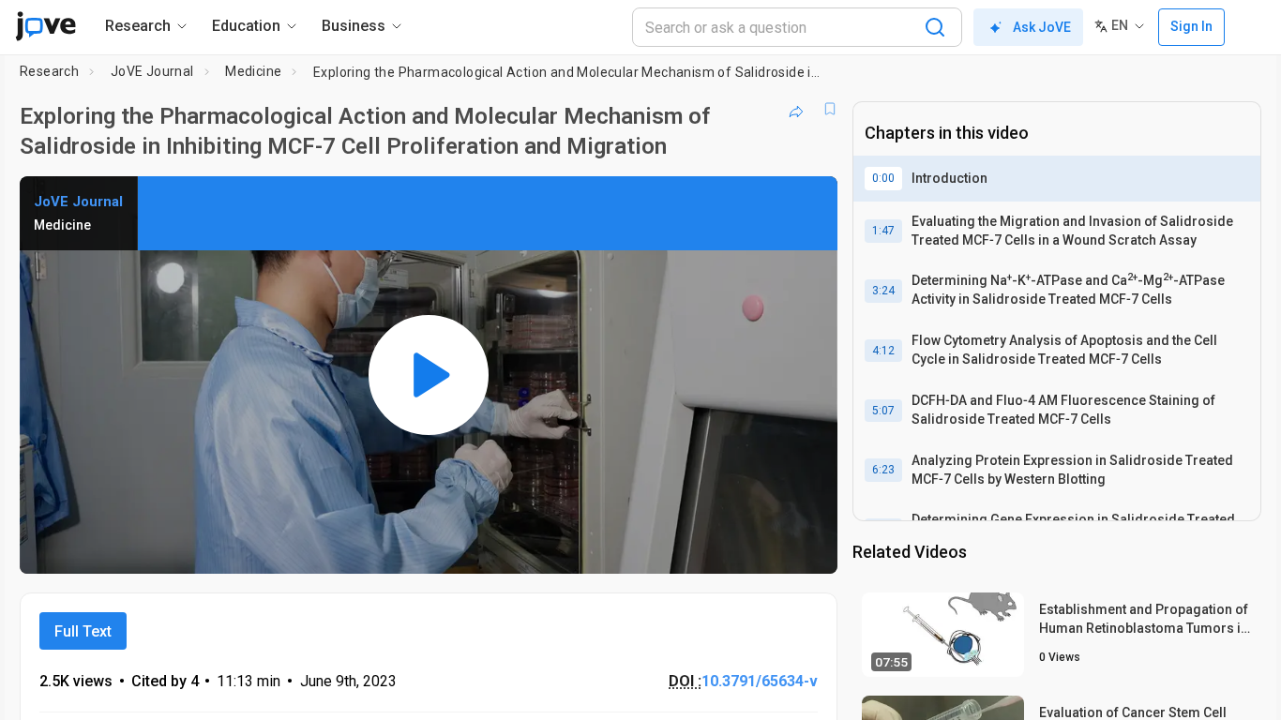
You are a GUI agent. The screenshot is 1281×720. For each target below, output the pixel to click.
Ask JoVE (1042, 27)
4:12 (883, 350)
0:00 (883, 178)
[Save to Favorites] (829, 108)
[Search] (935, 27)
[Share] (796, 108)
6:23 (883, 469)
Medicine (253, 71)
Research (49, 71)
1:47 (883, 230)
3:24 (883, 290)
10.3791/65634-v (759, 681)
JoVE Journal (152, 71)
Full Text (83, 631)
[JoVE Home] (45, 26)
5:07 (883, 410)
